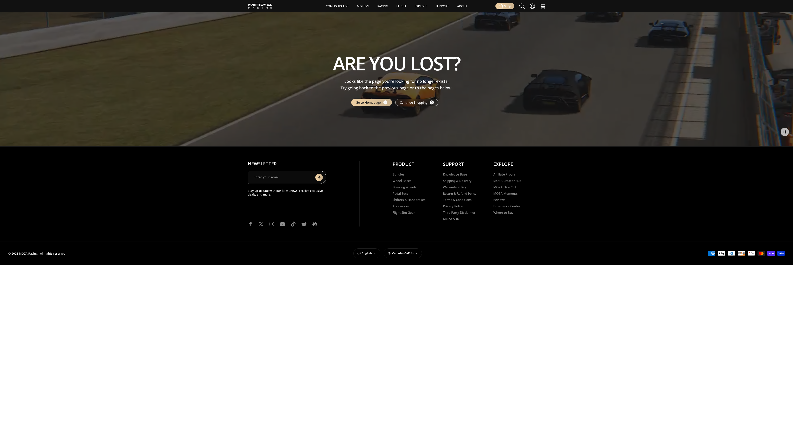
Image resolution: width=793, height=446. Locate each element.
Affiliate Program (505, 174)
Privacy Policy (453, 206)
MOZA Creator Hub (507, 181)
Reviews (499, 200)
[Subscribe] (319, 177)
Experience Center (506, 206)
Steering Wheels (404, 187)
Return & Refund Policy (459, 194)
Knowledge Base (455, 174)
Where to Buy (503, 213)
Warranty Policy (454, 187)
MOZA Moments (505, 194)
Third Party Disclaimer (459, 213)
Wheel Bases (402, 181)
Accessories (401, 206)
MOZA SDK (451, 219)
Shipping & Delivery (457, 181)
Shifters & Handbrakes (409, 200)
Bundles (398, 174)
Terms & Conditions (457, 200)
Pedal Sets (400, 194)
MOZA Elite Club (505, 187)
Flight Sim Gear (404, 213)
